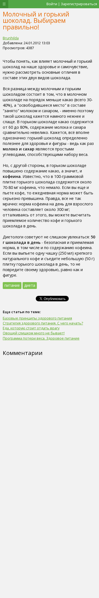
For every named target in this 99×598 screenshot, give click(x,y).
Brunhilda (11, 37)
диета (29, 285)
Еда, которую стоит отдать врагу (31, 328)
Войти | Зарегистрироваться (71, 3)
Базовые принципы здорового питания (37, 318)
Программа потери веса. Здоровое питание (41, 338)
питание (12, 285)
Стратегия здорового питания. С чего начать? (43, 323)
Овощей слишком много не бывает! (34, 332)
